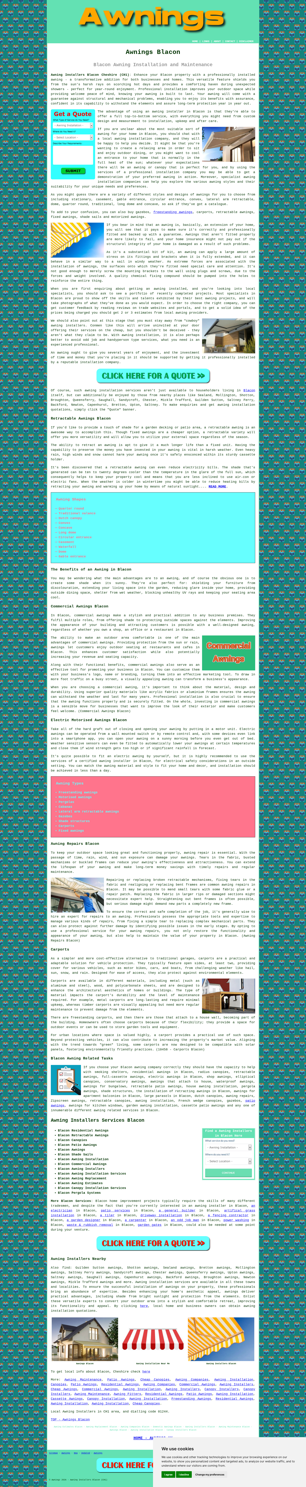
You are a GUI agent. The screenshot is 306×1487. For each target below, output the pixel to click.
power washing (236, 1220)
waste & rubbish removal (90, 1225)
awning (151, 94)
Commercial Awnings (197, 1384)
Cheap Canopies (155, 1379)
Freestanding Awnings (191, 1399)
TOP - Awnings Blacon (70, 1419)
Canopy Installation (106, 1399)
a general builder (177, 1210)
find (66, 1268)
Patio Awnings (121, 1379)
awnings (203, 194)
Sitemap (53, 1453)
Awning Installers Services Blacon (97, 1120)
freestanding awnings (172, 212)
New (76, 1453)
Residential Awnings (120, 1384)
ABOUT (217, 41)
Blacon (249, 390)
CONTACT (230, 41)
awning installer (168, 111)
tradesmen (59, 1206)
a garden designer (84, 1220)
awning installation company (141, 139)
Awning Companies (191, 1379)
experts (90, 1301)
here (144, 1306)
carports (206, 958)
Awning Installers (236, 1384)
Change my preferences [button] (209, 1474)
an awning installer (207, 1206)
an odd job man (185, 1220)
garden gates (150, 1225)
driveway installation (161, 1215)
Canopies (58, 1384)
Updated (85, 1453)
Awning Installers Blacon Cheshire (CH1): (91, 75)
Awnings (65, 1453)
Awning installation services (162, 1282)
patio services (115, 1210)
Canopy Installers (222, 1389)
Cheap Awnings (64, 1389)
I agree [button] (168, 1474)
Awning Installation (233, 1379)
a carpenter (136, 1220)
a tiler (107, 1215)
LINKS (205, 41)
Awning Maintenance (82, 1379)
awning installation (154, 1101)
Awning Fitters (127, 1394)
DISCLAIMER (246, 41)
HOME (195, 41)
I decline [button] (184, 1474)
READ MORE (217, 486)
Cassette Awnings (67, 1399)
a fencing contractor (228, 1215)
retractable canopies (110, 1101)
